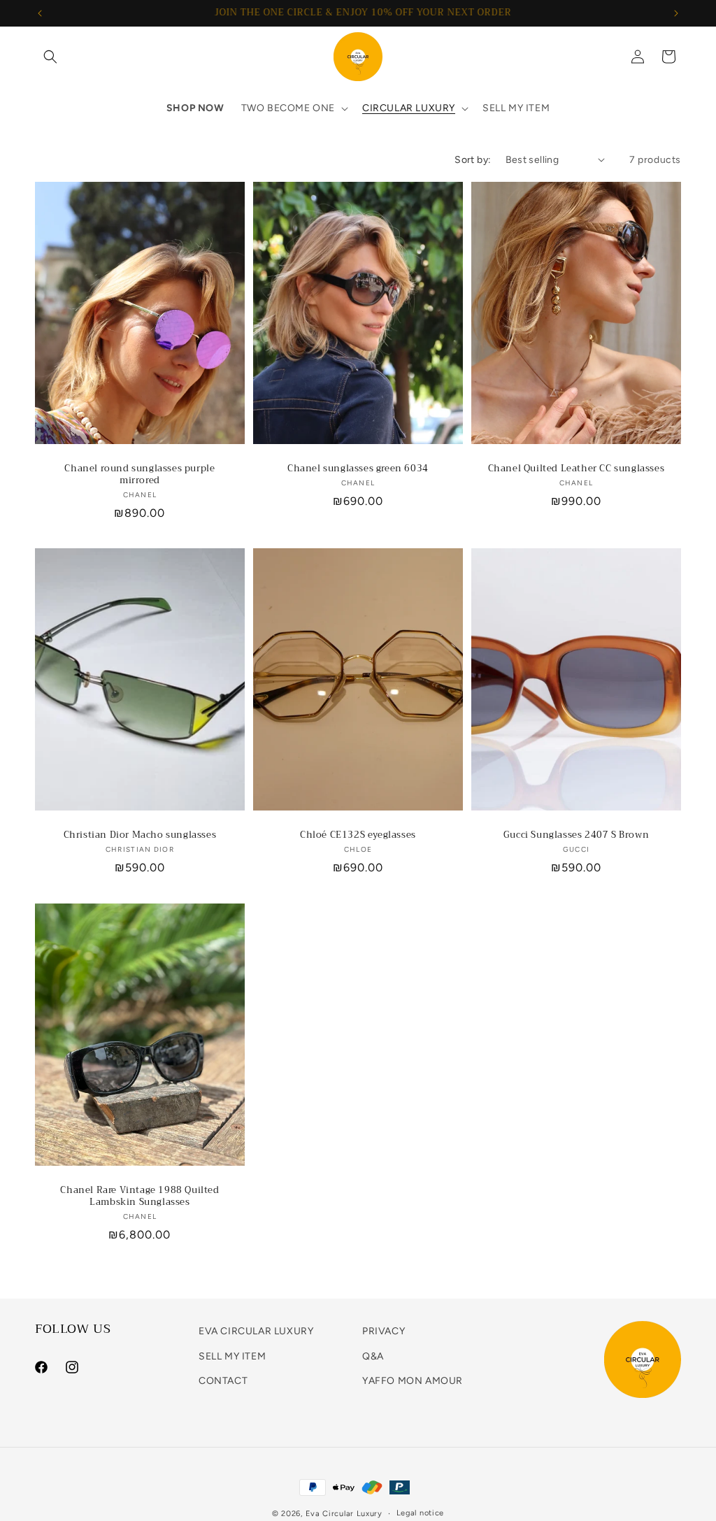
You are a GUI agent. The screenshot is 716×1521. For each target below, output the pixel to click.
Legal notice (420, 1513)
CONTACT (223, 1381)
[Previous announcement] (39, 13)
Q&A (373, 1356)
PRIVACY (383, 1331)
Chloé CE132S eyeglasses (358, 835)
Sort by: (472, 160)
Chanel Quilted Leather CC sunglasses (576, 469)
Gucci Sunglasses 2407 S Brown (576, 835)
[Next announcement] (676, 13)
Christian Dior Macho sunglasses (140, 835)
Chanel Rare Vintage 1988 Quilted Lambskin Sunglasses (139, 1196)
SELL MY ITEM (232, 1356)
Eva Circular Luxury (344, 1513)
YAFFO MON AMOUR (412, 1381)
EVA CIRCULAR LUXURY (256, 1331)
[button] (50, 56)
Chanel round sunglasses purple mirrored (139, 475)
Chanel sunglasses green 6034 (358, 469)
